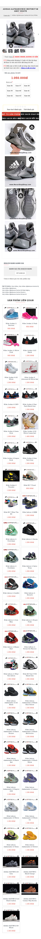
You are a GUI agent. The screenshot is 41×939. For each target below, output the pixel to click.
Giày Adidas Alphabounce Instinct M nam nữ (14, 294)
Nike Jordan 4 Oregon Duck (11, 459)
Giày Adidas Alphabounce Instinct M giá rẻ (13, 292)
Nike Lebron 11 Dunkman (11, 567)
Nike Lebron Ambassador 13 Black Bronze (11, 731)
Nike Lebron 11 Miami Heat (11, 648)
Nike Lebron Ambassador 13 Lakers (30, 788)
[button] (2, 34)
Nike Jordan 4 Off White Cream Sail (29, 432)
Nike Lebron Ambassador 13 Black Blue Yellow (29, 702)
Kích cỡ (9, 82)
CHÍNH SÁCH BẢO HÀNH (11, 118)
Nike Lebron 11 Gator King (29, 567)
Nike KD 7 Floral (30, 485)
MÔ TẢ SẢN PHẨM (11, 114)
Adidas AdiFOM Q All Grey (11, 873)
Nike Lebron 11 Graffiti (11, 593)
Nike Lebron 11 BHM (30, 512)
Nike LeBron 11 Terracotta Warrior (30, 648)
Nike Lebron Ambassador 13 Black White (29, 760)
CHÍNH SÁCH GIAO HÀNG (30, 114)
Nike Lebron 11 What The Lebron (11, 675)
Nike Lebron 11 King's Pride (30, 621)
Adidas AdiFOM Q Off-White (11, 927)
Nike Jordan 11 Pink (29, 323)
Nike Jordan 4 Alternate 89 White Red (29, 378)
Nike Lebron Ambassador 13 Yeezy (11, 846)
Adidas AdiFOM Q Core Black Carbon (11, 900)
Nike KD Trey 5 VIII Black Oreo (30, 675)
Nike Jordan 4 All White (11, 378)
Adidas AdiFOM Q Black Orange (30, 873)
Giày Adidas (14, 286)
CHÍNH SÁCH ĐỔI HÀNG (30, 118)
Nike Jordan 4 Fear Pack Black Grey (30, 405)
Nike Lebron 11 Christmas (11, 540)
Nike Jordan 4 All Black (29, 351)
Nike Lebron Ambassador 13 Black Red (11, 760)
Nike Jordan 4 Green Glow (11, 432)
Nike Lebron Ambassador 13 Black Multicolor (29, 731)
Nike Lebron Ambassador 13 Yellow (30, 846)
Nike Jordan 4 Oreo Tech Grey (30, 459)
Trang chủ (7, 15)
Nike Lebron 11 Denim (30, 539)
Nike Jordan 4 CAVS (11, 404)
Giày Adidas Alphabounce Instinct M (29, 286)
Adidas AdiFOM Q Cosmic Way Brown (30, 900)
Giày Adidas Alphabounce (9, 288)
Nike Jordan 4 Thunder (11, 486)
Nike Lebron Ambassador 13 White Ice (29, 818)
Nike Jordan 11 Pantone (11, 324)
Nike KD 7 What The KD (11, 513)
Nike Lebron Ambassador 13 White (11, 817)
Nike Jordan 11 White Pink (11, 351)
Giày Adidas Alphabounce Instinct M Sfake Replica (16, 290)
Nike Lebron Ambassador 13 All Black (11, 702)
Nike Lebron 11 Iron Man (11, 621)
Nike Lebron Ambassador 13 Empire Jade (11, 789)
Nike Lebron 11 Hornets (30, 594)
